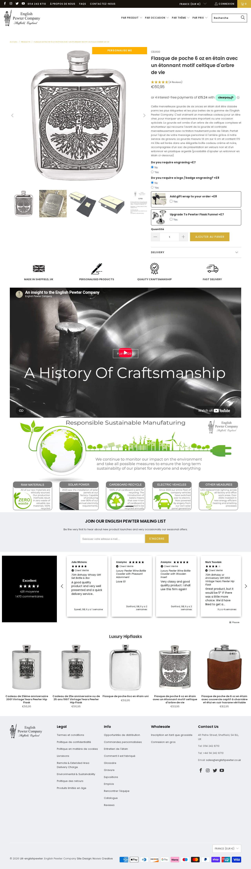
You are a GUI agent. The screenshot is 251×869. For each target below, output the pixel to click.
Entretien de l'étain (116, 749)
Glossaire (110, 763)
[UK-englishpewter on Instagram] (10, 3)
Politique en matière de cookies (77, 749)
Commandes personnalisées (123, 742)
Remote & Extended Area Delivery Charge (73, 765)
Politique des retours (70, 781)
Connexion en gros (163, 742)
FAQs (82, 3)
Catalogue (111, 798)
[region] (154, 586)
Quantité (157, 229)
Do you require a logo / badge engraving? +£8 (185, 178)
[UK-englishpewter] (22, 18)
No (156, 167)
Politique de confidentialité (74, 742)
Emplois (109, 784)
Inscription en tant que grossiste (171, 735)
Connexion (226, 3)
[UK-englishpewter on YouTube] (23, 3)
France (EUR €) (191, 4)
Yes (157, 172)
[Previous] (13, 115)
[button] (132, 18)
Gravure (109, 770)
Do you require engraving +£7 (173, 162)
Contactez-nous (102, 3)
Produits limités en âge (71, 788)
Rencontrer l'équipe (116, 791)
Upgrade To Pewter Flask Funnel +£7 (197, 214)
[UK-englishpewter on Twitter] (17, 3)
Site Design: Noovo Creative (95, 858)
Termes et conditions (70, 735)
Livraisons (63, 756)
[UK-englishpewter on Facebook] (4, 3)
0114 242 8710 (37, 3)
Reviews (109, 805)
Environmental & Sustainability (76, 774)
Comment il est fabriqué (119, 756)
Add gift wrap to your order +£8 (193, 196)
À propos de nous (62, 3)
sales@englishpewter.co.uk (223, 760)
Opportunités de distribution (122, 735)
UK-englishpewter (31, 858)
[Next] (144, 115)
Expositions (111, 777)
